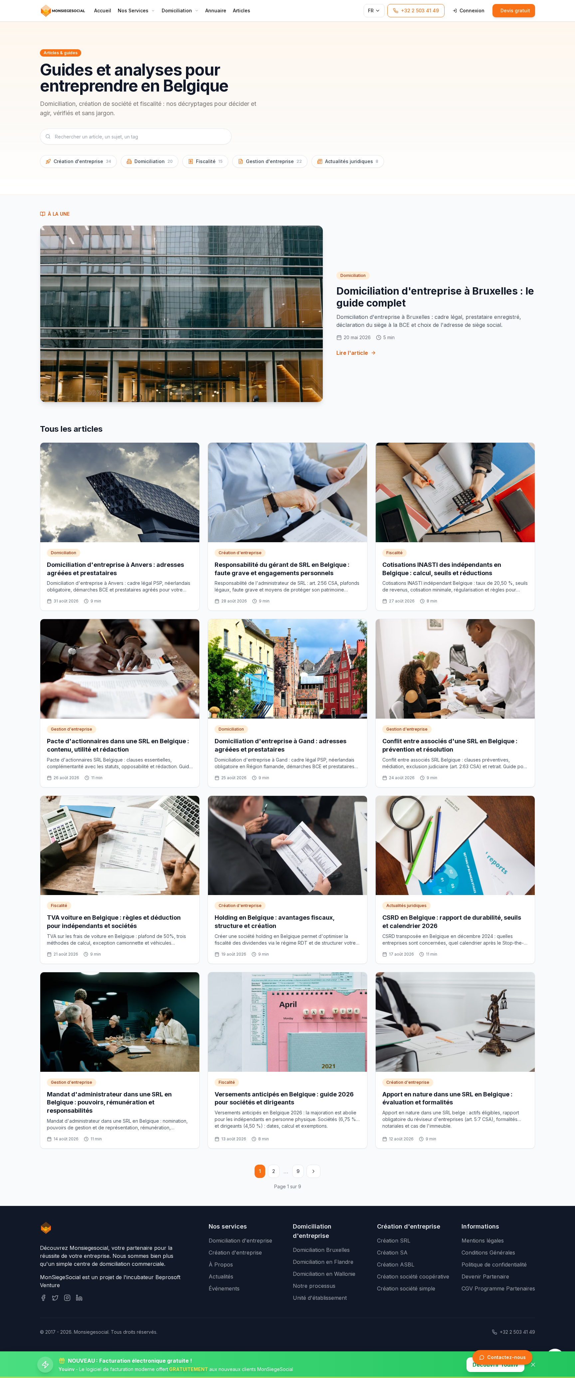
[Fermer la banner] (533, 1364)
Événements (224, 1288)
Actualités (221, 1276)
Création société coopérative (413, 1276)
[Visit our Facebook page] (43, 1297)
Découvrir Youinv (495, 1364)
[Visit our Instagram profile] (67, 1297)
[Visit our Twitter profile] (55, 1297)
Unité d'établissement (320, 1297)
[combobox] (136, 136)
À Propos (221, 1264)
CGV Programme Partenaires (498, 1288)
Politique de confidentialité (494, 1264)
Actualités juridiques (351, 161)
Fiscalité (209, 161)
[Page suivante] (313, 1171)
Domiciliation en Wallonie (324, 1273)
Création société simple (406, 1288)
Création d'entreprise (82, 161)
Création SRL (393, 1240)
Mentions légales (483, 1240)
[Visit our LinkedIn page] (79, 1297)
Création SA (392, 1252)
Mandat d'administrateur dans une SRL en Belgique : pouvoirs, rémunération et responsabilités (109, 1102)
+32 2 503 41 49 (517, 1332)
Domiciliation (153, 161)
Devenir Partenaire (485, 1276)
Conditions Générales (488, 1252)
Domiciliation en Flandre (323, 1262)
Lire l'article (352, 352)
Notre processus (314, 1285)
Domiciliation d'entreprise (240, 1240)
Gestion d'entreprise (274, 161)
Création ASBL (395, 1264)
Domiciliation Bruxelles (321, 1250)
